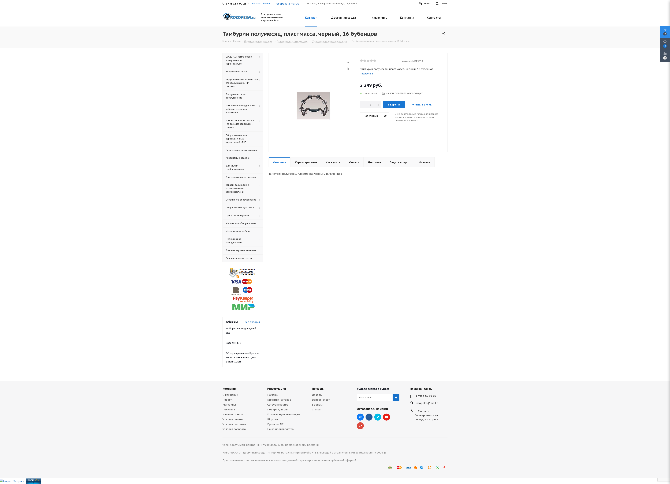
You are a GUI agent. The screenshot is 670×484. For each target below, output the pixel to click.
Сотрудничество (277, 404)
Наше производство (280, 429)
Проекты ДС (275, 424)
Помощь (272, 394)
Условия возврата (234, 429)
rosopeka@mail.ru (288, 3)
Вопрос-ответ (321, 399)
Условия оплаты (232, 419)
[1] (361, 60)
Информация (276, 388)
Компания (229, 388)
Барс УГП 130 (233, 343)
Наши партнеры (232, 414)
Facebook (369, 417)
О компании (230, 394)
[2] (365, 60)
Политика (228, 409)
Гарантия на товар (279, 399)
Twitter (377, 417)
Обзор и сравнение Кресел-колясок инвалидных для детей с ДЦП (242, 357)
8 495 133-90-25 (425, 396)
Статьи (316, 409)
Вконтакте (360, 417)
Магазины (229, 404)
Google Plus (360, 425)
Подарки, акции (277, 409)
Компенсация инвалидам (283, 414)
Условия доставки (234, 424)
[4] (371, 60)
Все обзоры (252, 322)
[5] (375, 60)
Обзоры (317, 394)
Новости (227, 399)
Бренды (317, 404)
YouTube (386, 417)
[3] (368, 60)
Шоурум (272, 419)
